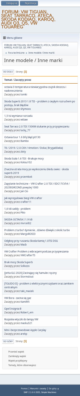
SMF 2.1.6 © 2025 (32, 392)
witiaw (24, 119)
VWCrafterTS (27, 255)
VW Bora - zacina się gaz (17, 298)
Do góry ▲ (54, 388)
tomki (23, 94)
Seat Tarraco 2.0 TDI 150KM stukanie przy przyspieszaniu (36, 126)
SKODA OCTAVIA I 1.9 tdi (18, 219)
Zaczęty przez (22, 80)
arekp (23, 333)
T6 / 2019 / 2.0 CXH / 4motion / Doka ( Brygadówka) (33, 148)
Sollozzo (25, 266)
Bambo (24, 141)
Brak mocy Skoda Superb (18, 262)
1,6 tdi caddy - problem (17, 208)
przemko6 (26, 176)
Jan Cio (24, 191)
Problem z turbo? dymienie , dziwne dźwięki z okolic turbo (37, 230)
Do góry (8, 341)
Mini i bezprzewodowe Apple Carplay (25, 330)
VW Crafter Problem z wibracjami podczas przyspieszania (36, 251)
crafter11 (25, 202)
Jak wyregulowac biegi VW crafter (23, 198)
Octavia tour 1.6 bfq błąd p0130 (22, 137)
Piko (22, 212)
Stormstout (26, 276)
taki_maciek (27, 291)
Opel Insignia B (12, 308)
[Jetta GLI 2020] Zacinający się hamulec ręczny (30, 273)
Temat (8, 80)
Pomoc (24, 388)
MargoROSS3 (28, 234)
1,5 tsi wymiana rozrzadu (18, 116)
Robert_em (26, 312)
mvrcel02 (25, 223)
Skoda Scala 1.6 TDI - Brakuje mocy (24, 158)
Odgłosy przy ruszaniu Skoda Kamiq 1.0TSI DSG (31, 241)
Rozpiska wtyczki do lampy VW (21, 319)
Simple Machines (48, 392)
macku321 (26, 323)
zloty (23, 151)
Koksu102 (26, 162)
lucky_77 (25, 130)
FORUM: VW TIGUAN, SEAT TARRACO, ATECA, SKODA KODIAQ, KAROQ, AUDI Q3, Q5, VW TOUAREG (28, 19)
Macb (23, 244)
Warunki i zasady (38, 388)
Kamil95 (25, 301)
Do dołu (8, 71)
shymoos (25, 109)
